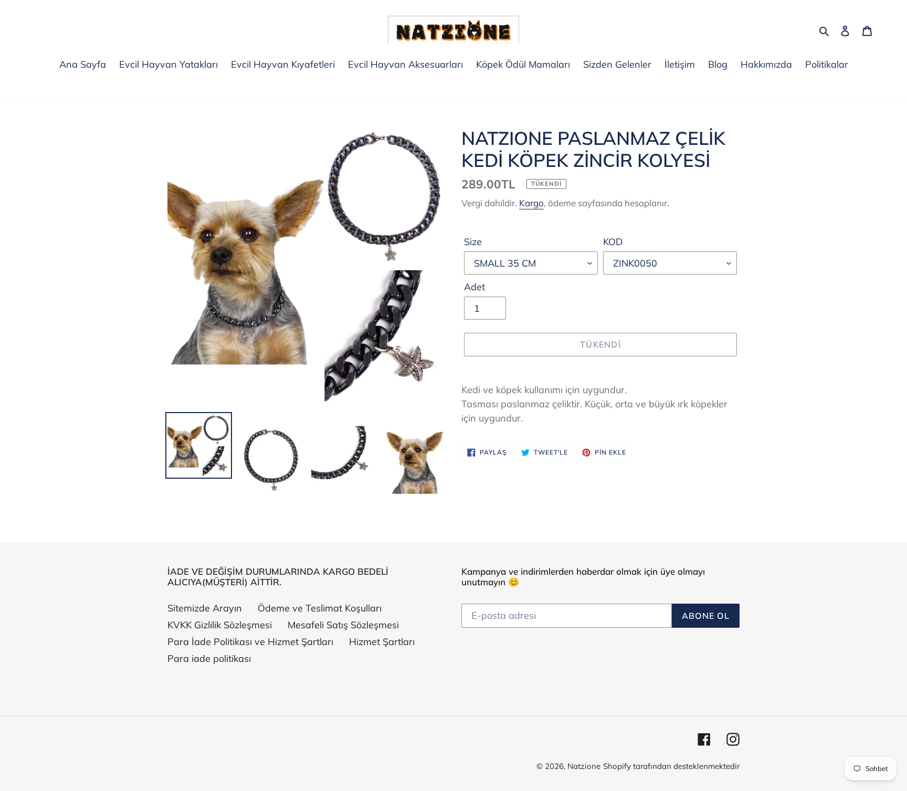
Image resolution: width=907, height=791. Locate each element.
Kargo (531, 202)
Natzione (583, 766)
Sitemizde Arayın (204, 608)
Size (473, 242)
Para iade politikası (209, 658)
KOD (613, 242)
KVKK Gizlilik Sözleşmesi (219, 625)
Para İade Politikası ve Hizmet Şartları (250, 642)
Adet (474, 287)
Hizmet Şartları (382, 642)
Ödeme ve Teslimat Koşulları (320, 608)
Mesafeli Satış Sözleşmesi (343, 625)
